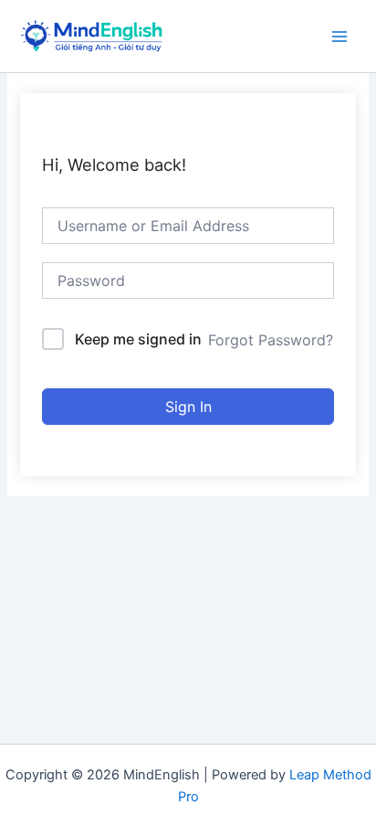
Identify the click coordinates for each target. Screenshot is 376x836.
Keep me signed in (138, 339)
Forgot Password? (270, 340)
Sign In (188, 406)
